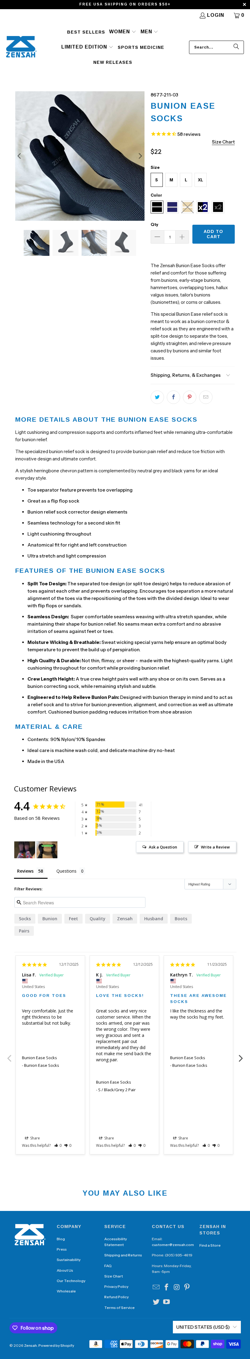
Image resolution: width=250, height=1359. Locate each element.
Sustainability (68, 1259)
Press (62, 1249)
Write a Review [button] (215, 847)
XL (200, 179)
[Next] (140, 156)
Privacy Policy (116, 1286)
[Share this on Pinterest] (189, 397)
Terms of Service (119, 1307)
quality (97, 918)
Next (241, 1055)
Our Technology (71, 1280)
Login (215, 15)
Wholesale (66, 1291)
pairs (24, 931)
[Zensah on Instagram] (176, 1288)
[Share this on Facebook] (173, 397)
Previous (9, 1055)
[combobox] (216, 47)
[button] (122, 32)
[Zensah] (21, 47)
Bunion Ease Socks (39, 1057)
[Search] (236, 47)
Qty (154, 224)
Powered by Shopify (56, 1345)
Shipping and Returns (123, 1255)
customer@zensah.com (173, 1244)
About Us (65, 1270)
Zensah (125, 918)
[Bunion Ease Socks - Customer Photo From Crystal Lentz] (24, 849)
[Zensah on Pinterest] (187, 1288)
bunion (49, 918)
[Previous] (20, 156)
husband (153, 918)
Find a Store (210, 1245)
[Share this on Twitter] (157, 397)
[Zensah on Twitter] (156, 1302)
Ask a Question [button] (163, 847)
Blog (61, 1239)
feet (73, 918)
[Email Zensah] (156, 1288)
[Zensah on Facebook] (166, 1288)
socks (25, 918)
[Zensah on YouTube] (166, 1302)
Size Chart (113, 1276)
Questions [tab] (66, 871)
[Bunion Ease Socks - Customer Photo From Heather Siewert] (47, 849)
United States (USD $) (203, 1327)
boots (181, 918)
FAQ (108, 1265)
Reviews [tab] (25, 871)
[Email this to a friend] (205, 397)
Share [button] (34, 1138)
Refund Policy (116, 1297)
